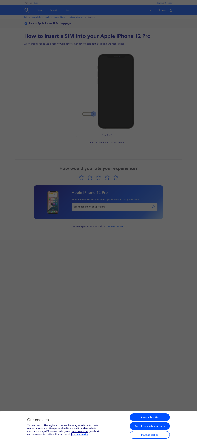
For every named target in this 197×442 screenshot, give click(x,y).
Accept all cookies (149, 417)
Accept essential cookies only (150, 426)
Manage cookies (149, 434)
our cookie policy (80, 434)
